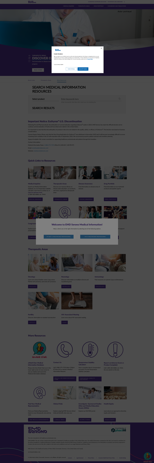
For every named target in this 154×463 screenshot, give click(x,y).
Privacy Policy (90, 59)
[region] (77, 59)
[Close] (101, 48)
